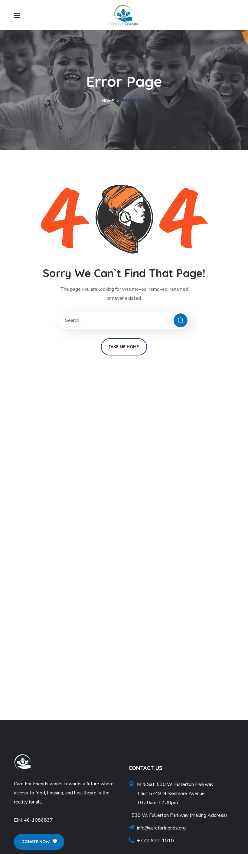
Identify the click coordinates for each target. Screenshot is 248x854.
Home (108, 100)
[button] (39, 842)
